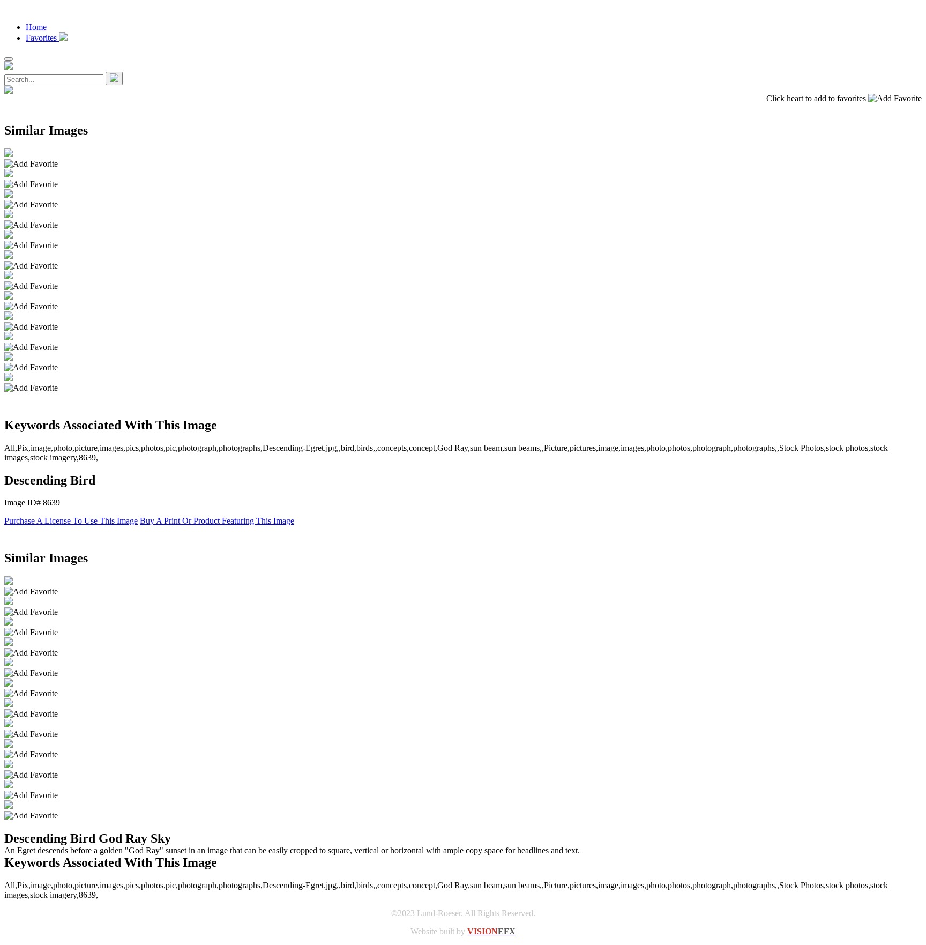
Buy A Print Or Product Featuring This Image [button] (217, 520)
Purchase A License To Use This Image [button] (71, 520)
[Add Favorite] (31, 164)
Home (36, 27)
